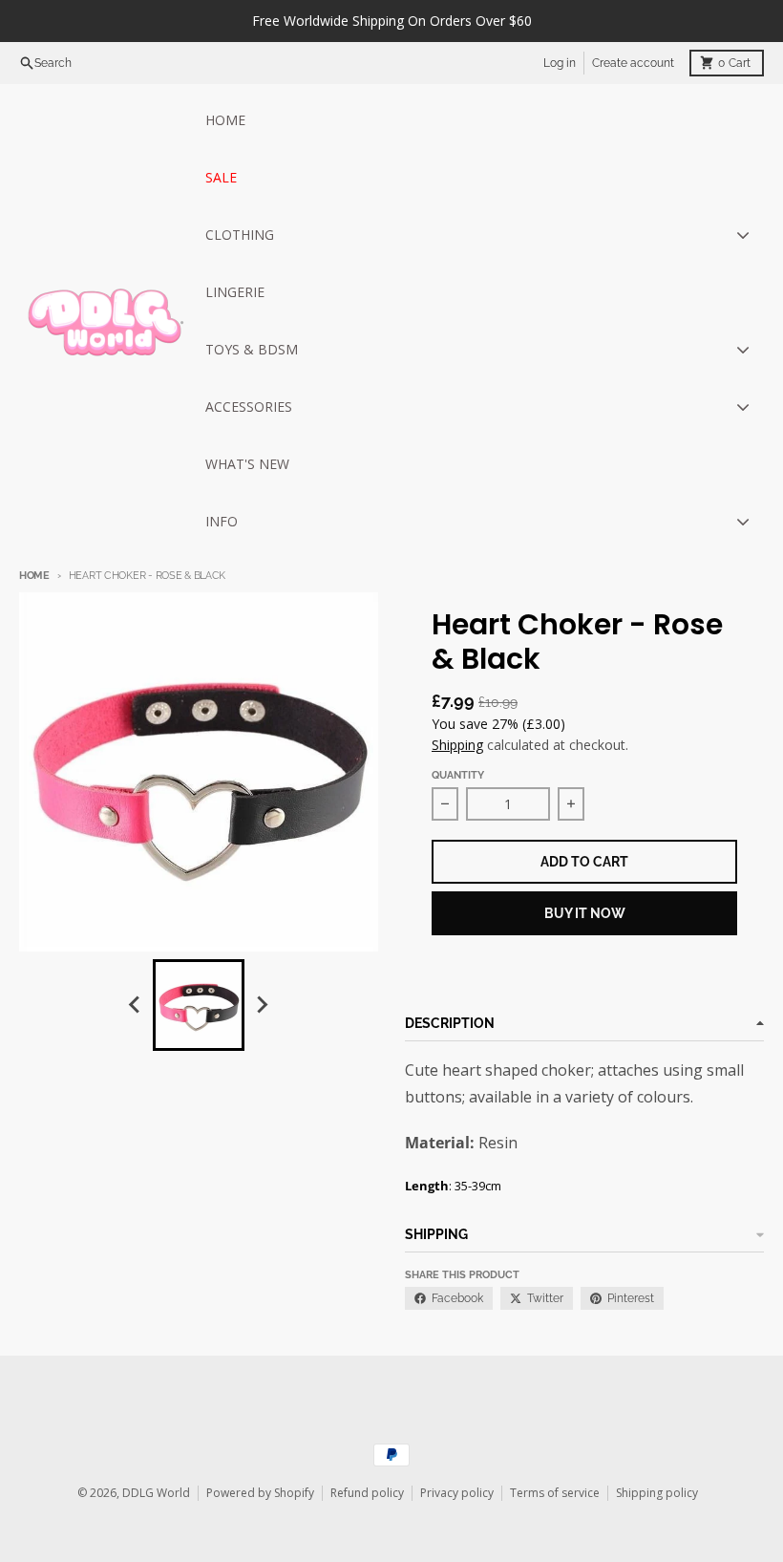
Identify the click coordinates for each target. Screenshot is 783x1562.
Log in (559, 63)
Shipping (457, 745)
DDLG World (156, 1493)
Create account (633, 63)
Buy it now (584, 913)
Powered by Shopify (260, 1493)
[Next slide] (261, 1005)
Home (34, 575)
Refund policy (367, 1493)
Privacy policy (457, 1493)
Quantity (458, 775)
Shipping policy (657, 1493)
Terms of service (555, 1493)
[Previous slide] (135, 1005)
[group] (198, 1005)
